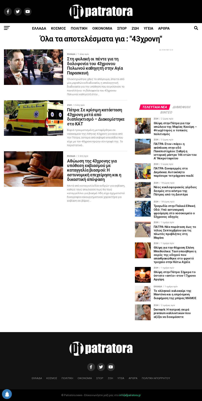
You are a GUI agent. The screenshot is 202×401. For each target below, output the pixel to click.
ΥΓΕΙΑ (148, 28)
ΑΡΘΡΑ (164, 28)
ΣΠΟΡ (122, 28)
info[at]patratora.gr (130, 395)
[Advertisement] (166, 76)
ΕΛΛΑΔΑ (39, 28)
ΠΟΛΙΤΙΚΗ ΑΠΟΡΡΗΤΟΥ (156, 378)
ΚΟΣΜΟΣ (58, 28)
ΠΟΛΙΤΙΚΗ (79, 28)
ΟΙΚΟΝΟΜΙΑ (102, 28)
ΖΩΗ (135, 28)
